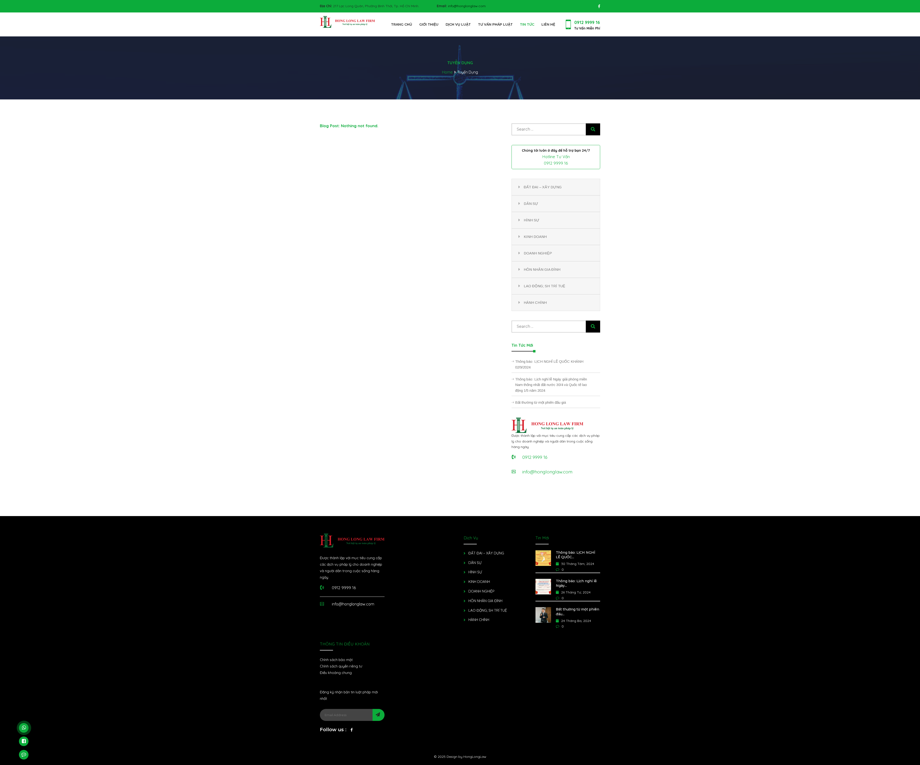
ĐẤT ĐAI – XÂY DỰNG (543, 187)
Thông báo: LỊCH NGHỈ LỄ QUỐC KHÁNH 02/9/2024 (549, 364)
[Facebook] (352, 731)
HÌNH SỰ (531, 220)
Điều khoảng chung (336, 672)
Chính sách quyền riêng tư (341, 666)
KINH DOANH (535, 237)
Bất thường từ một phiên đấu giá (540, 402)
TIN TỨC (527, 24)
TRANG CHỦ (401, 24)
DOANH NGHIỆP (538, 253)
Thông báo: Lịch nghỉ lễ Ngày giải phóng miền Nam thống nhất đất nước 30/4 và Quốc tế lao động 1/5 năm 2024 (551, 385)
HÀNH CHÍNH (535, 302)
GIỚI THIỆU (428, 24)
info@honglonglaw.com (467, 6)
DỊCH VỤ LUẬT (458, 24)
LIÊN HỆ (548, 24)
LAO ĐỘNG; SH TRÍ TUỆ (544, 286)
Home (447, 72)
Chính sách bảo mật (336, 659)
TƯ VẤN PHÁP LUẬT (495, 24)
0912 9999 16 (587, 22)
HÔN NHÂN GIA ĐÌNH (542, 269)
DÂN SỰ (531, 203)
